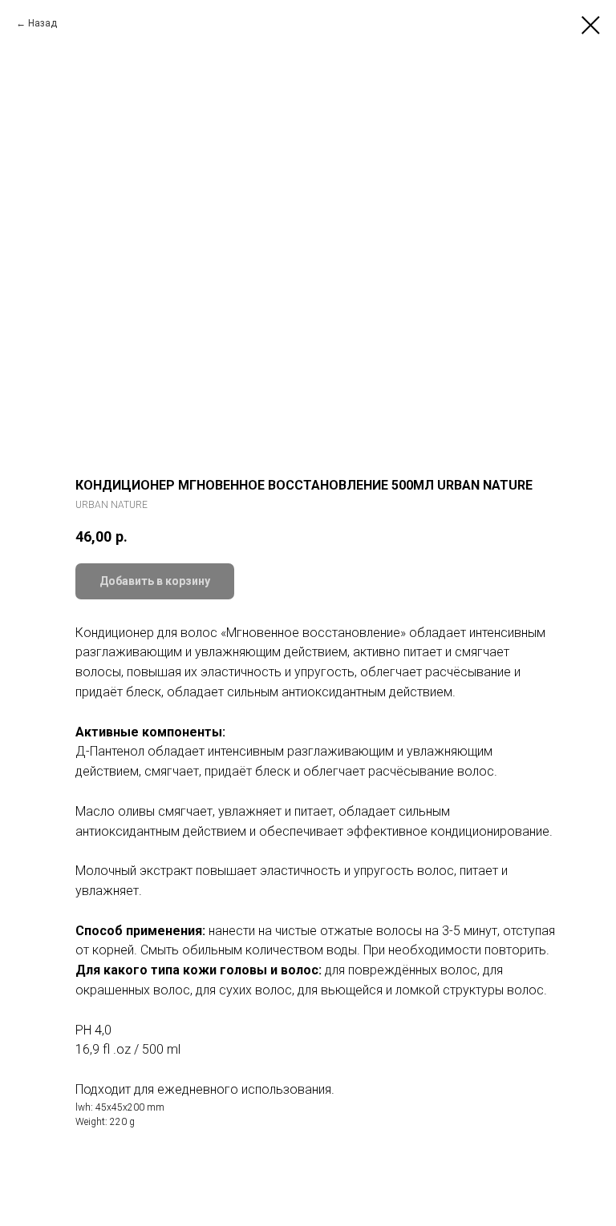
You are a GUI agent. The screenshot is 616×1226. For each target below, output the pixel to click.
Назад (42, 23)
